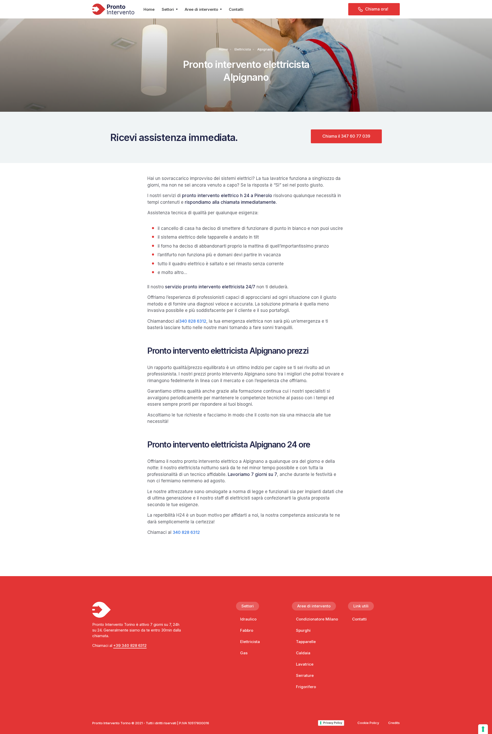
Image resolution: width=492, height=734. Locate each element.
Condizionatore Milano (317, 619)
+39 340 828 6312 (130, 645)
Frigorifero (306, 686)
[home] (113, 9)
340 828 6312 (192, 321)
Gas (244, 652)
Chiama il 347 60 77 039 (346, 136)
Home (149, 9)
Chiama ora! (376, 9)
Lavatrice (304, 664)
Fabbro (246, 630)
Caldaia (303, 652)
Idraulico (248, 619)
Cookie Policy (368, 723)
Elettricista (242, 49)
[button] (170, 9)
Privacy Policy (332, 723)
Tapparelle (306, 641)
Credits (394, 723)
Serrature (305, 675)
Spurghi (303, 630)
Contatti (236, 9)
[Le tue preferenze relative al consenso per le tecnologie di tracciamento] (483, 729)
